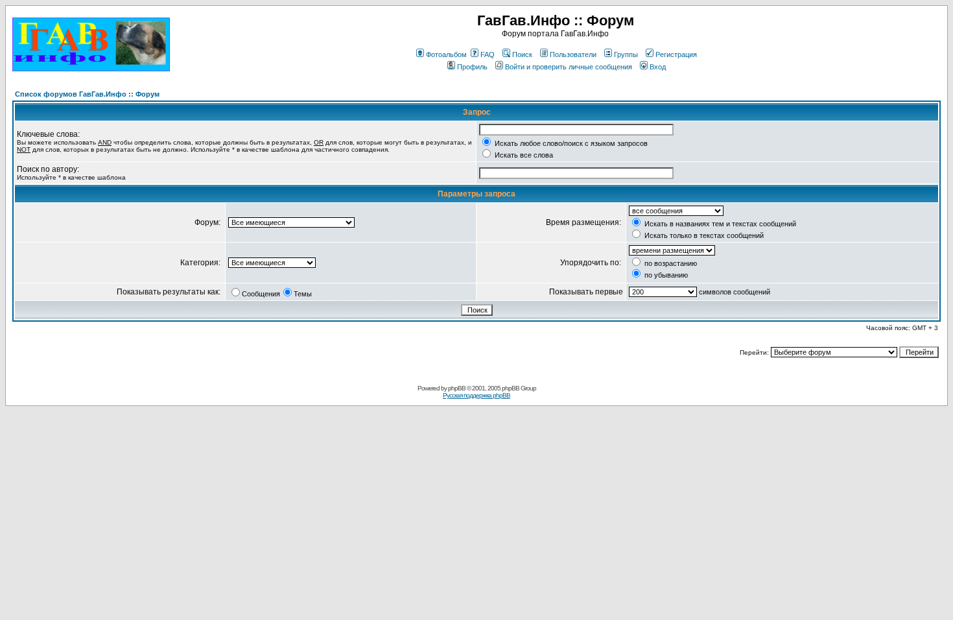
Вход (658, 67)
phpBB (456, 388)
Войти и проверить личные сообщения (568, 67)
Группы (626, 54)
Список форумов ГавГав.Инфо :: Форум (87, 94)
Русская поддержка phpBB (476, 395)
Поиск (522, 54)
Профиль (472, 67)
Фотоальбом (446, 54)
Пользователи (573, 54)
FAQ (487, 54)
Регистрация (676, 54)
